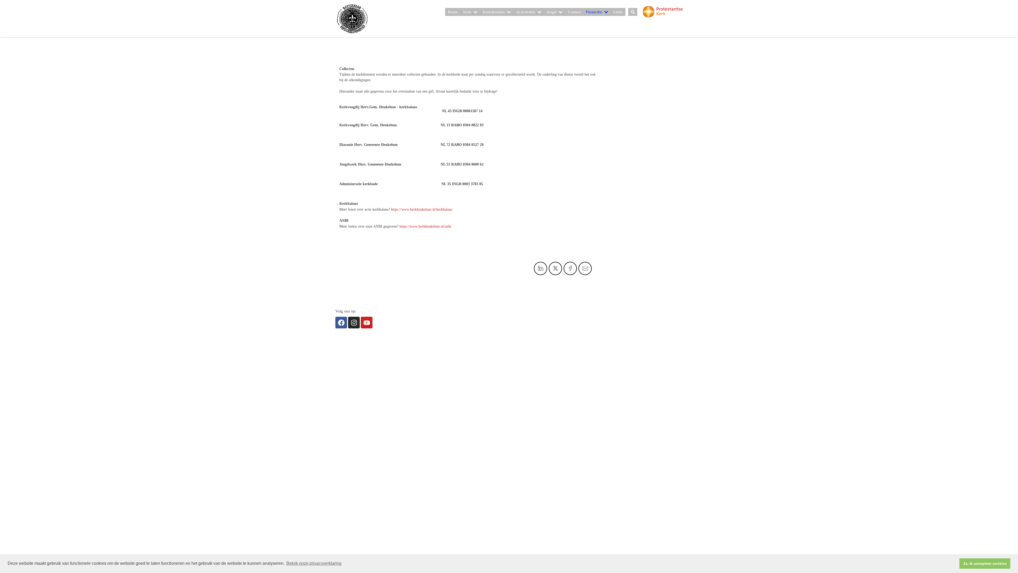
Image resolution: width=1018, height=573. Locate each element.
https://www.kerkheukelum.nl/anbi (425, 226)
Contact (574, 12)
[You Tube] (366, 322)
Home (453, 12)
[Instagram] (354, 322)
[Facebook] (341, 322)
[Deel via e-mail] (585, 268)
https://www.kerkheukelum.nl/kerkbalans (421, 209)
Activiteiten (525, 12)
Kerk (467, 12)
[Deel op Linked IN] (540, 268)
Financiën (594, 12)
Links (618, 12)
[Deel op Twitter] (555, 268)
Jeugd (551, 12)
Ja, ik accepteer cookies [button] (985, 563)
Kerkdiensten (494, 12)
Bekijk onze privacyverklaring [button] (313, 563)
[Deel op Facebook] (570, 268)
